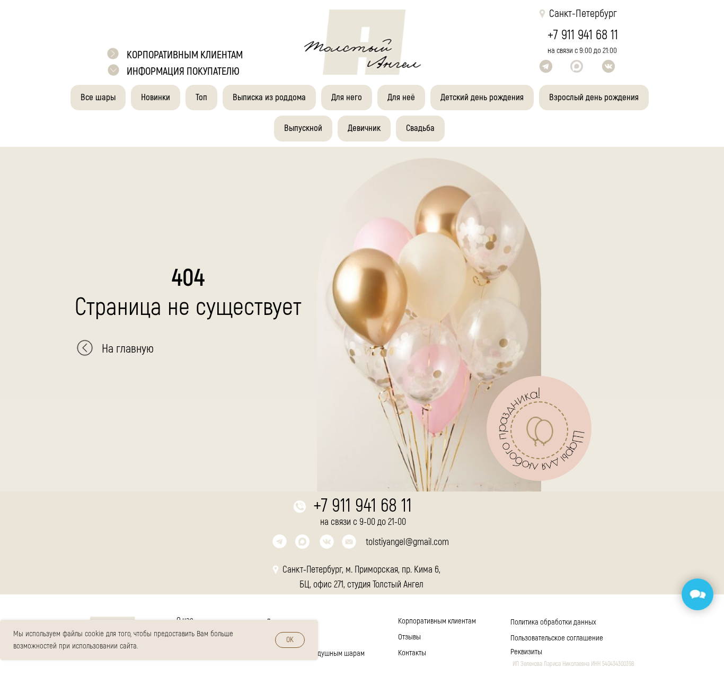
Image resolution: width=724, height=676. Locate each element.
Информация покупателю (183, 71)
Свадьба (420, 128)
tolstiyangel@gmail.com (407, 542)
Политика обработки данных (553, 622)
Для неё (401, 97)
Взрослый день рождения (594, 97)
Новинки (155, 97)
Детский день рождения (482, 97)
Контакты (412, 653)
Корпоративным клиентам (437, 621)
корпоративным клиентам (185, 55)
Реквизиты (526, 652)
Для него (346, 97)
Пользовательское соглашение (556, 638)
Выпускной (303, 128)
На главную (128, 348)
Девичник (364, 128)
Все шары (98, 97)
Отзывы (409, 637)
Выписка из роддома (269, 97)
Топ (201, 97)
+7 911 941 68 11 (583, 35)
